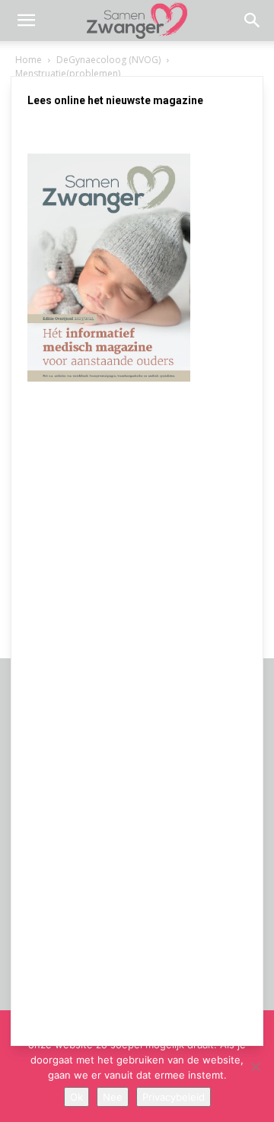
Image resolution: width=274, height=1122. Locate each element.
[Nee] (255, 1066)
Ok (76, 1097)
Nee (113, 1097)
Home (28, 59)
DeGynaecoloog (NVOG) (108, 59)
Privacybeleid (173, 1097)
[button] (26, 20)
